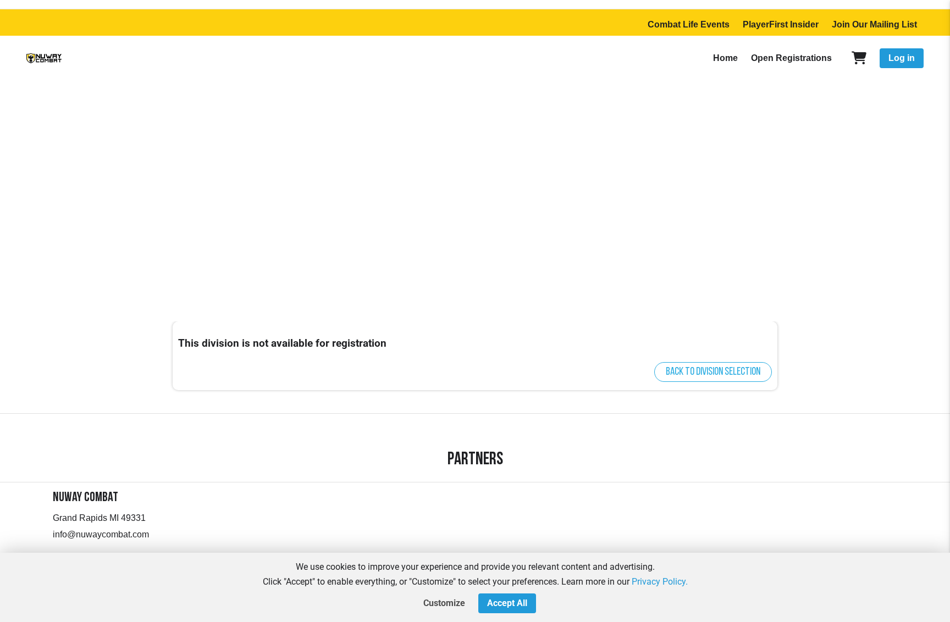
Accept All (507, 603)
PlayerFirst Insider (781, 24)
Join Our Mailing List (874, 24)
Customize (444, 603)
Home (725, 58)
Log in (901, 58)
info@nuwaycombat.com (101, 534)
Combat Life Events (689, 24)
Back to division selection (713, 371)
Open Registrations (791, 58)
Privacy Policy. (660, 581)
